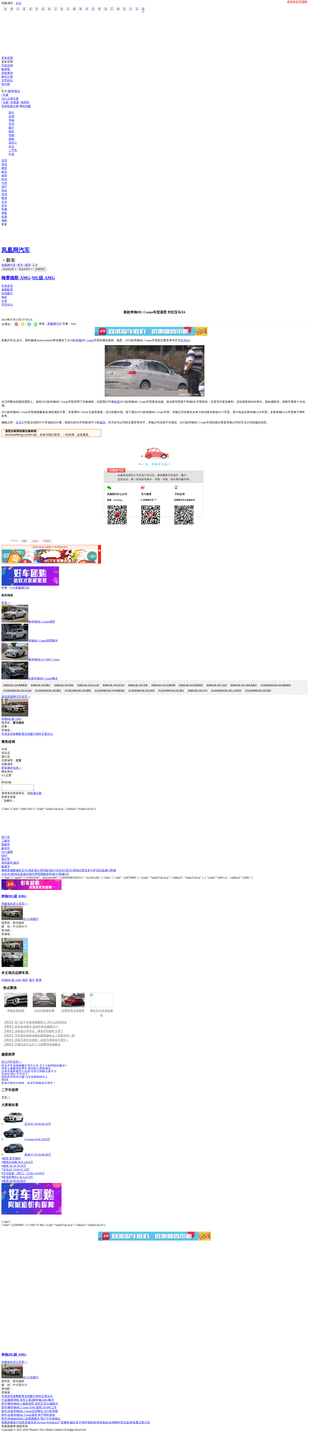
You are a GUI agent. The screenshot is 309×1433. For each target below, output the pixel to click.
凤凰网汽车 (15, 250)
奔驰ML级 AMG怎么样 (88, 685)
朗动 (14, 874)
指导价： (7, 922)
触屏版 (5, 69)
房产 (4, 186)
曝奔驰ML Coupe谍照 (41, 621)
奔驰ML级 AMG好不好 (113, 685)
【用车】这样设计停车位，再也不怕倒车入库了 (33, 1031)
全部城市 (143, 9)
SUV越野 (7, 852)
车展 (5, 94)
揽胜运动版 (10, 1162)
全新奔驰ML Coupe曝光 (43, 678)
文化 (4, 201)
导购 (11, 120)
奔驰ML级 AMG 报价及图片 (243, 685)
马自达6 (61, 870)
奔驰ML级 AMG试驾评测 (163, 685)
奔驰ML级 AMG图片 (40, 685)
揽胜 (6, 1158)
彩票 (4, 216)
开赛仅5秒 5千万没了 (14, 1074)
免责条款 (102, 1422)
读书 (4, 194)
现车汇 (13, 142)
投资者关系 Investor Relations (39, 1422)
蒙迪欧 (17, 870)
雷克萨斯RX (10, 1177)
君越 (113, 870)
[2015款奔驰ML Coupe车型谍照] (154, 395)
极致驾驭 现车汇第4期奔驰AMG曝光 (31, 1399)
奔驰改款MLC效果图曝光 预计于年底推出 (34, 1418)
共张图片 (31, 919)
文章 (4, 300)
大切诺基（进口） (14, 1173)
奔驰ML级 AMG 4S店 (216, 685)
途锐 (6, 1165)
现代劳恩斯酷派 (39, 874)
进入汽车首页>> (11, 1061)
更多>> (5, 602)
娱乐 (4, 171)
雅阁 (4, 870)
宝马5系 (71, 870)
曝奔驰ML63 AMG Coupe (44, 659)
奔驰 (78, 340)
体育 (4, 175)
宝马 (18, 422)
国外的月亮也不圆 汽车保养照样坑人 (24, 1076)
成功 (102, 422)
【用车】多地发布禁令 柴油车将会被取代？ (30, 1026)
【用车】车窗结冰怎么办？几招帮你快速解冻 (31, 1044)
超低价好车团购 (297, 1)
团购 (11, 138)
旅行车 (5, 859)
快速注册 (13, 106)
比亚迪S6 (23, 874)
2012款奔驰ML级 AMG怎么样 (17, 690)
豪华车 (5, 848)
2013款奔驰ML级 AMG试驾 (141, 690)
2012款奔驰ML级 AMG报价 (258, 690)
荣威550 (64, 874)
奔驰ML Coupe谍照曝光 (43, 640)
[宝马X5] (13, 1123)
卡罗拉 (94, 870)
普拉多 (86, 870)
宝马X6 (185, 340)
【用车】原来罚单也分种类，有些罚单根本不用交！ (36, 1040)
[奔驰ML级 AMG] (14, 715)
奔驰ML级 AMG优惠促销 (191, 685)
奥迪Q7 (29, 1154)
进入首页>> (20, 903)
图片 (11, 127)
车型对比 (7, 80)
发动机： (7, 930)
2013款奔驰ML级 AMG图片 (48, 690)
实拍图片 (7, 293)
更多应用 (7, 57)
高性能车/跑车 (10, 862)
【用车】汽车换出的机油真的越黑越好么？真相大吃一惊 (39, 1035)
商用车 (25, 102)
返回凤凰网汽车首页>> (15, 696)
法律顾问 (114, 1422)
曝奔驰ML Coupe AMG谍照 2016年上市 (32, 1407)
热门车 (5, 837)
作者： (5, 587)
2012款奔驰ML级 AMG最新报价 (109, 690)
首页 (4, 160)
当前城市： (8, 760)
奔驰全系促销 (15, 1010)
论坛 (11, 146)
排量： (5, 726)
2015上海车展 (10, 98)
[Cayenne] (13, 1139)
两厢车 (5, 844)
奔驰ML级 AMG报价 (64, 685)
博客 (4, 213)
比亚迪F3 (104, 870)
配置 (39, 980)
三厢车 (5, 840)
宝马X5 (29, 1123)
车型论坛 (7, 304)
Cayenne (29, 1139)
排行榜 (5, 84)
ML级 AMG (43, 277)
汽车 (4, 183)
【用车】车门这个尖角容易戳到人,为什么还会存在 (35, 1022)
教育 (4, 198)
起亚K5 (51, 870)
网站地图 (25, 106)
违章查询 (7, 72)
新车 (11, 112)
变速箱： (7, 730)
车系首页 (7, 285)
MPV (4, 855)
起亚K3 (36, 870)
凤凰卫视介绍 (141, 1422)
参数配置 (7, 289)
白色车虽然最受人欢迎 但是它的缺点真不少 (29, 1071)
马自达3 (6, 874)
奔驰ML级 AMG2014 (197, 690)
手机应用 (7, 65)
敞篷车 (5, 866)
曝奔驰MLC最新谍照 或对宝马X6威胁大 (33, 1403)
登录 (4, 106)
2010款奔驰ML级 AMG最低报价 (276, 685)
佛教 (4, 220)
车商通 (14, 102)
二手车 (13, 150)
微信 (17, 91)
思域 (43, 870)
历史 (4, 205)
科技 (4, 190)
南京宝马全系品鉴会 (101, 1013)
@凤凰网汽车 (21, 587)
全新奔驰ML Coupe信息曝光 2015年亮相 (33, 1411)
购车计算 (7, 76)
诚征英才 (75, 1422)
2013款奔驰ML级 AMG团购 (78, 690)
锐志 (79, 870)
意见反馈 (126, 1422)
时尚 (4, 179)
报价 (11, 131)
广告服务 (63, 1422)
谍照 (27, 265)
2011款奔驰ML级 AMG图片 (171, 690)
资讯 (4, 164)
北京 (18, 3)
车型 (11, 123)
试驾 (11, 116)
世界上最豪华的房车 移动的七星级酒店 (26, 1068)
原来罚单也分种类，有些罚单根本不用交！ (28, 1083)
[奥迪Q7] (13, 1154)
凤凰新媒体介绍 (11, 1422)
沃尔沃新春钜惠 (44, 1010)
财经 (4, 168)
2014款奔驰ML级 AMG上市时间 (226, 690)
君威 (10, 870)
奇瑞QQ (54, 874)
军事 (4, 209)
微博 (11, 91)
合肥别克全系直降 (73, 1010)
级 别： (7, 926)
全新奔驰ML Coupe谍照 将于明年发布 (31, 1414)
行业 (11, 153)
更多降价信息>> (11, 767)
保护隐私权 (89, 1422)
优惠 (11, 135)
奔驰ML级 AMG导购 (138, 685)
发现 (117, 401)
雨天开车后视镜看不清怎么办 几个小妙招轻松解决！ (34, 1065)
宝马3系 (26, 870)
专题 (5, 102)
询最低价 (7, 903)
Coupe (90, 340)
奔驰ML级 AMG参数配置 (15, 685)
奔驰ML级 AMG (11, 718)
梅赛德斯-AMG (16, 277)
